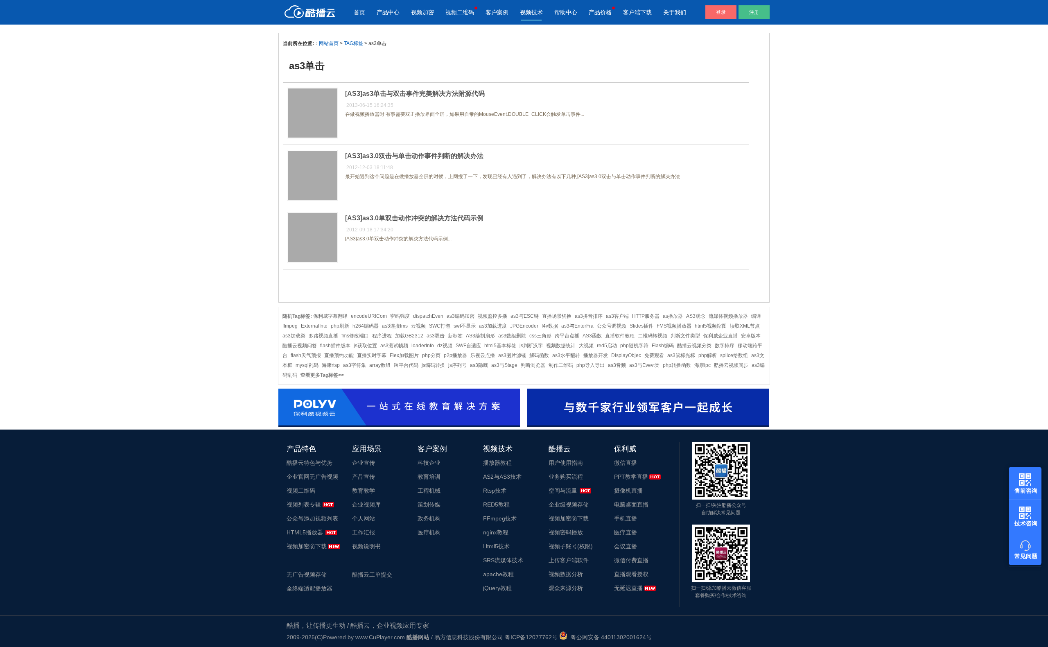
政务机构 (429, 518)
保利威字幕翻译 (330, 316)
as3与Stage (504, 365)
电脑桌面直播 (631, 504)
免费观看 (654, 355)
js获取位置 (365, 345)
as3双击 (436, 336)
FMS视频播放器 (674, 326)
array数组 (380, 365)
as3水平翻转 (566, 355)
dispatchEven (428, 316)
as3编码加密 (460, 316)
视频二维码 (459, 12)
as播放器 (673, 316)
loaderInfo (422, 345)
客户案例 (497, 12)
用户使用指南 (566, 462)
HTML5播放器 (305, 532)
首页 (359, 12)
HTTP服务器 (646, 316)
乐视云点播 (482, 355)
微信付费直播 (631, 560)
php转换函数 (677, 365)
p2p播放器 (455, 355)
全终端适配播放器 (309, 588)
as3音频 (617, 365)
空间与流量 (563, 490)
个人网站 (363, 518)
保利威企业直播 (720, 336)
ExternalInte (314, 326)
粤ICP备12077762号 (531, 637)
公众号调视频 (611, 326)
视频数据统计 (561, 345)
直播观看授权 (631, 574)
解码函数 (539, 355)
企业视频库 (366, 504)
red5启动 (607, 345)
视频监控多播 (492, 316)
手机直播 (625, 518)
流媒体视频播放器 (728, 316)
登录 (721, 12)
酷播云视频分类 (694, 345)
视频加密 (422, 12)
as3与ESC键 (524, 316)
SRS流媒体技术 (503, 560)
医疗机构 (429, 532)
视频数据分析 (566, 574)
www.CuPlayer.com (380, 637)
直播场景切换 (556, 316)
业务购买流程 (566, 476)
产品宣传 (363, 476)
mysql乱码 (307, 365)
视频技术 (531, 12)
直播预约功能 (339, 355)
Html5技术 (496, 546)
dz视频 (444, 345)
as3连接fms (395, 326)
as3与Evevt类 (644, 365)
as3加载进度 (493, 326)
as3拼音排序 (589, 316)
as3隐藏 (479, 365)
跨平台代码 (406, 365)
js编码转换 (433, 365)
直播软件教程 (620, 336)
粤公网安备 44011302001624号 (609, 637)
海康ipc (702, 365)
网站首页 (329, 43)
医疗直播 (625, 532)
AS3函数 (592, 336)
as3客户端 (617, 316)
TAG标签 (353, 43)
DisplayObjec (626, 355)
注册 (754, 12)
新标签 (455, 336)
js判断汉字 (531, 345)
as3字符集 (354, 365)
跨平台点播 (567, 336)
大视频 (586, 345)
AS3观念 (695, 316)
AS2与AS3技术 (502, 476)
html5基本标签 (500, 345)
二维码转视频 (652, 336)
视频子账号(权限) (571, 546)
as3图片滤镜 (512, 355)
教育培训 (429, 476)
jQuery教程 (497, 588)
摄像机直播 (628, 490)
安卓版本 (751, 336)
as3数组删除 (512, 336)
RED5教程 (496, 504)
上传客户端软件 (569, 560)
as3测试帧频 (394, 345)
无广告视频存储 (307, 574)
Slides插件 (641, 326)
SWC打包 (439, 326)
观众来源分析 (566, 588)
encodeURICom (369, 316)
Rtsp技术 (494, 490)
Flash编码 (663, 345)
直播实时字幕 (371, 355)
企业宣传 (363, 462)
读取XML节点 (745, 326)
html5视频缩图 (711, 326)
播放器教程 (497, 462)
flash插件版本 (335, 345)
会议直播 (625, 546)
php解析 (707, 355)
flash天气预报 (306, 355)
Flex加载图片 (404, 355)
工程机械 (429, 490)
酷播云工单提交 (372, 574)
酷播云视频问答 (299, 345)
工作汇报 (363, 532)
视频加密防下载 (307, 546)
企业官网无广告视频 (312, 476)
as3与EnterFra (577, 326)
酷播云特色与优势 (309, 462)
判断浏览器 (533, 365)
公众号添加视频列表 (312, 518)
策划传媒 (429, 504)
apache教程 (498, 574)
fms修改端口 (355, 336)
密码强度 (400, 316)
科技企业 (429, 462)
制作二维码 (561, 365)
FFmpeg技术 (500, 518)
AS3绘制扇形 (480, 336)
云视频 (418, 326)
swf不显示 (465, 326)
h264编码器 (365, 326)
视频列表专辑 (304, 504)
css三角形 (540, 336)
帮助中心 (565, 12)
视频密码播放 (566, 532)
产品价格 (600, 12)
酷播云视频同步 (731, 365)
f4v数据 (550, 326)
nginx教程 (495, 532)
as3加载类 (293, 336)
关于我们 (674, 12)
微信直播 (625, 462)
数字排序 (724, 345)
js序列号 (457, 365)
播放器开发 (595, 355)
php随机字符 (634, 345)
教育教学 (363, 490)
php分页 (431, 355)
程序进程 (382, 336)
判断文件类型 (685, 336)
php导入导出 (590, 365)
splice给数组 (734, 355)
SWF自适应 (468, 345)
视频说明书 (366, 546)
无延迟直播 (628, 588)
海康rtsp (331, 365)
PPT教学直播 (631, 476)
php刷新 (340, 326)
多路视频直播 (323, 336)
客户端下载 (637, 12)
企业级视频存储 (569, 504)
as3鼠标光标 (681, 355)
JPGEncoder (524, 326)
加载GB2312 (409, 336)
